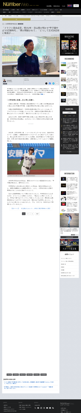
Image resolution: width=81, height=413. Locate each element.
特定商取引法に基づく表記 (66, 272)
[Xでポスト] (46, 83)
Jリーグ (28, 9)
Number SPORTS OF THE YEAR (10, 411)
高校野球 (22, 9)
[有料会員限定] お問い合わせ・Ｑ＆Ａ (68, 275)
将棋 (9, 12)
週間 (74, 115)
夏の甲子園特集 (6, 9)
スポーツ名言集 (22, 409)
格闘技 (4, 12)
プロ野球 (13, 9)
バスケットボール (38, 12)
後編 (42, 94)
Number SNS (37, 405)
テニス (56, 9)
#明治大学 (22, 374)
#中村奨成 (43, 374)
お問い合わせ (63, 408)
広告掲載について (64, 410)
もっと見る (69, 151)
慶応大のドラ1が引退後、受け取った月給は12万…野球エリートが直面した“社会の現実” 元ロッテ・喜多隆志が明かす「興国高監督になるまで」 (70, 120)
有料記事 (58, 12)
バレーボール (46, 12)
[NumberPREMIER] (70, 5)
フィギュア (30, 12)
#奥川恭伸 (29, 374)
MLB (18, 9)
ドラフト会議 (15, 15)
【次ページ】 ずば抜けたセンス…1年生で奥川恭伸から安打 (30, 208)
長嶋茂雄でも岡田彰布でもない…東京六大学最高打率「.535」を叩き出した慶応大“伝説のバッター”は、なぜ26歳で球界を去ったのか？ (70, 140)
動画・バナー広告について (66, 412)
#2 (45, 19)
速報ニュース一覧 (7, 407)
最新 (65, 115)
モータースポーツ (16, 12)
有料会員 (76, 5)
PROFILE (5, 83)
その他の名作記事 (69, 237)
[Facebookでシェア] (50, 83)
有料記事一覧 (63, 264)
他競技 (52, 12)
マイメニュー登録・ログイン (66, 258)
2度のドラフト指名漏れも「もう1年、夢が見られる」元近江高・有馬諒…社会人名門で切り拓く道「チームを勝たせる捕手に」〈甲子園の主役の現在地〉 (70, 146)
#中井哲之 (36, 374)
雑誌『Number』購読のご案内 (25, 405)
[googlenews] (50, 408)
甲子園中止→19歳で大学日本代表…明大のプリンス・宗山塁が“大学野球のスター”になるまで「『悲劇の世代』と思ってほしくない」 (28, 387)
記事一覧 (5, 405)
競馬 (61, 9)
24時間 (69, 115)
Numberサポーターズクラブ (9, 409)
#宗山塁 (9, 374)
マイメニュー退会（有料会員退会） (67, 261)
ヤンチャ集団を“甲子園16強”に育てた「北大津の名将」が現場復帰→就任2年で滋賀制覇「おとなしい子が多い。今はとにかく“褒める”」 (29, 383)
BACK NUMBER (21, 23)
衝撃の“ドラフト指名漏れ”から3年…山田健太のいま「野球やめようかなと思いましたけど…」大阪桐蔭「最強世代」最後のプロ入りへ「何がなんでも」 (70, 133)
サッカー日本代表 (43, 9)
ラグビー (24, 12)
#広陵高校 (15, 374)
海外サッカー (34, 9)
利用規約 (62, 267)
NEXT (37, 214)
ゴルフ (50, 9)
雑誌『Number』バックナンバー (25, 407)
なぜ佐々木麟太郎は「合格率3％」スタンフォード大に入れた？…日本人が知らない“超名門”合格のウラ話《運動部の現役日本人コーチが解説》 (70, 127)
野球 (6, 15)
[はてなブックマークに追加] (53, 83)
